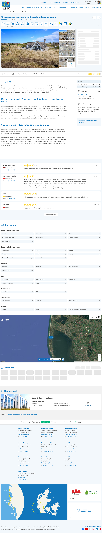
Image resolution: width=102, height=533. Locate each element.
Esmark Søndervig (23, 428)
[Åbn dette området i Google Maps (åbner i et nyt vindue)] (3, 361)
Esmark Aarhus (22, 471)
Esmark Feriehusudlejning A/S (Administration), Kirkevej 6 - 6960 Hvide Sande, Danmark (25, 527)
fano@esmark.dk (45, 463)
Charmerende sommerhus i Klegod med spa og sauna (24, 12)
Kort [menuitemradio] (91, 317)
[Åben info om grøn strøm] (69, 24)
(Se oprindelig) (11, 170)
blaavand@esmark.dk (23, 463)
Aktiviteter (62, 8)
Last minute (73, 8)
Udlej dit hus (96, 8)
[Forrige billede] (4, 48)
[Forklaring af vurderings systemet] (5, 19)
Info (54, 8)
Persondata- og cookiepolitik (35, 529)
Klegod (23, 20)
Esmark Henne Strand (47, 443)
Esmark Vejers (69, 443)
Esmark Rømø (69, 457)
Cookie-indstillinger (49, 529)
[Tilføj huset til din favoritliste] (99, 17)
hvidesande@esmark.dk (64, 405)
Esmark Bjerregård (47, 428)
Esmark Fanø (45, 457)
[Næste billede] (99, 25)
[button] (51, 337)
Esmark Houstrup (23, 443)
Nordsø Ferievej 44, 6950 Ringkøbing (26, 414)
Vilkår (100, 361)
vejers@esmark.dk (69, 449)
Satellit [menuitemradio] (97, 317)
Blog (81, 8)
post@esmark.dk (22, 477)
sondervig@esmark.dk (23, 435)
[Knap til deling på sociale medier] (94, 17)
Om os (87, 8)
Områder (48, 8)
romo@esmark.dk (69, 463)
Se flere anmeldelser (51, 214)
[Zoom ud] (99, 359)
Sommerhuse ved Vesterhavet (32, 8)
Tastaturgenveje (78, 361)
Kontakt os (24, 529)
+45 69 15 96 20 (63, 403)
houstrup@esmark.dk (23, 449)
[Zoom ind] (99, 355)
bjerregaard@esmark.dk (47, 435)
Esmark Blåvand (22, 457)
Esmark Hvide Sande (84, 95)
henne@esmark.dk (46, 449)
